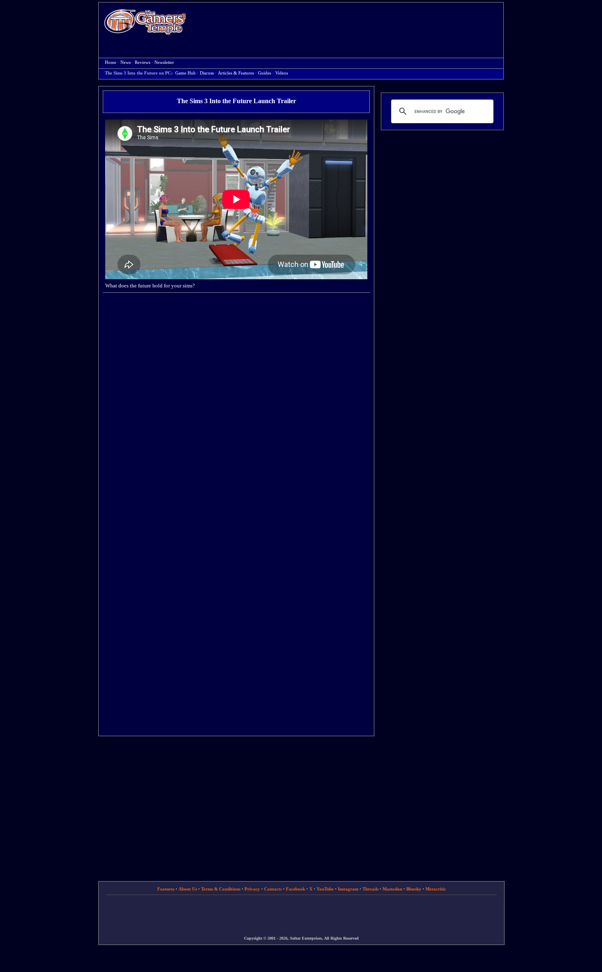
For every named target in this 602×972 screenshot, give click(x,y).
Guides (264, 73)
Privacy (252, 888)
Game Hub (185, 73)
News (125, 62)
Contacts (273, 888)
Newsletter (164, 62)
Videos (281, 73)
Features (165, 888)
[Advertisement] (349, 23)
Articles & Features (236, 73)
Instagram (348, 888)
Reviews (142, 62)
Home (145, 21)
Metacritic (435, 888)
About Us (188, 888)
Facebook (295, 888)
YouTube (325, 888)
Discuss (207, 73)
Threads (370, 888)
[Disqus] (236, 403)
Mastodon (392, 888)
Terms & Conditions (220, 888)
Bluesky (413, 888)
